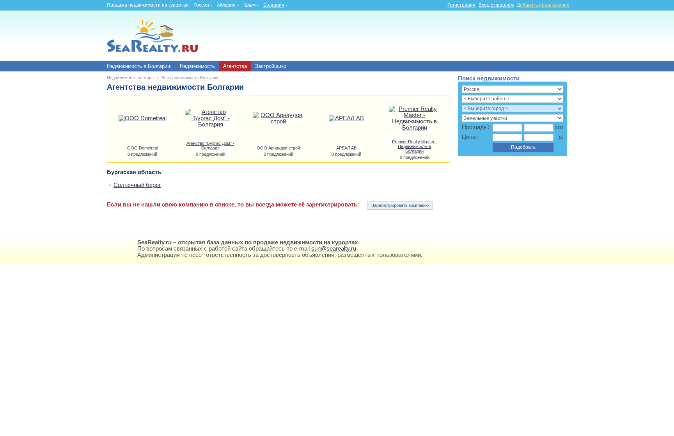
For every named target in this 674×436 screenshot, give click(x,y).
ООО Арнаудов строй (278, 148)
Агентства (235, 66)
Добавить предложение (543, 5)
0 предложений (142, 154)
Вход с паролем (496, 5)
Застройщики (270, 66)
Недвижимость (197, 66)
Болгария (273, 5)
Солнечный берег (137, 185)
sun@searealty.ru (333, 249)
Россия (201, 5)
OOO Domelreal (142, 148)
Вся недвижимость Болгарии (189, 77)
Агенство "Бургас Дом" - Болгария (210, 145)
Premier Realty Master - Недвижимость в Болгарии (414, 146)
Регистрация (461, 5)
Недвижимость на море (130, 77)
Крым (249, 5)
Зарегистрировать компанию (400, 205)
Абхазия (226, 5)
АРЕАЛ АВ (346, 148)
